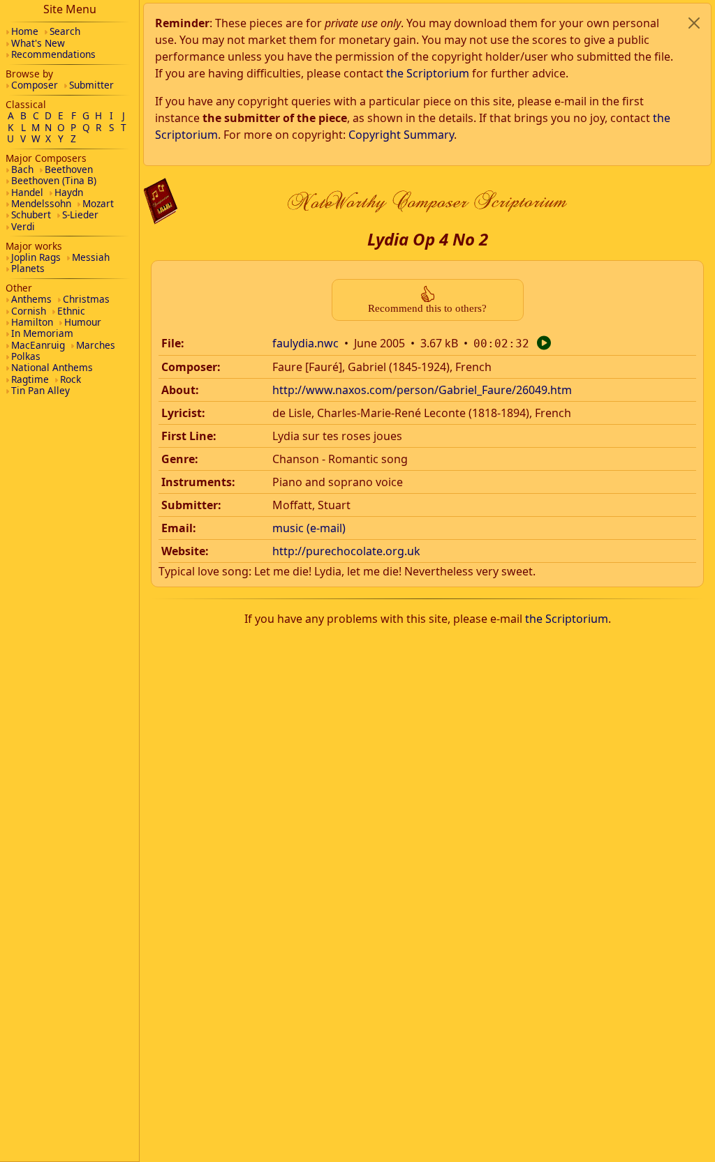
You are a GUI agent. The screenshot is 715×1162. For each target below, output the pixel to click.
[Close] (694, 23)
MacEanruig (38, 345)
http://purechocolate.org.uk (346, 551)
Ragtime (30, 379)
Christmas (86, 298)
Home (24, 31)
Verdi (23, 226)
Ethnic (71, 310)
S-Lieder (80, 214)
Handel (27, 192)
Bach (22, 169)
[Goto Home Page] (160, 201)
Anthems (31, 298)
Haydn (68, 192)
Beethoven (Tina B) (53, 180)
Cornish (28, 310)
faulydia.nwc (305, 343)
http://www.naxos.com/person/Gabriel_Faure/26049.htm (422, 390)
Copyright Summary (401, 134)
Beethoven (69, 169)
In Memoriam (42, 333)
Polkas (25, 356)
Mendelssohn (41, 203)
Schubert (31, 214)
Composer (34, 84)
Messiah (91, 257)
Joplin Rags (36, 257)
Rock (70, 379)
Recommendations (53, 54)
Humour (82, 322)
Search (65, 31)
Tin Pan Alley (40, 390)
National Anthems (52, 367)
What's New (38, 43)
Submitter (91, 84)
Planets (28, 268)
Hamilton (32, 322)
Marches (95, 345)
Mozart (98, 203)
